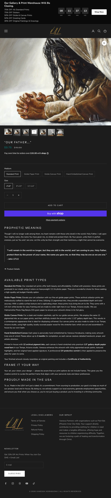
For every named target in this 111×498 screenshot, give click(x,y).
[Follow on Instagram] (12, 483)
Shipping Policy (37, 434)
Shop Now (99, 12)
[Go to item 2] (17, 132)
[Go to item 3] (25, 132)
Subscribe (14, 473)
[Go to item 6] (51, 132)
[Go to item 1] (8, 132)
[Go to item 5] (43, 132)
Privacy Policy (37, 425)
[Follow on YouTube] (26, 483)
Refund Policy (37, 429)
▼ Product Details (12, 269)
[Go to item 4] (34, 132)
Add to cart (55, 205)
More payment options (55, 220)
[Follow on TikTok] (33, 483)
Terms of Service (38, 420)
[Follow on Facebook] (5, 483)
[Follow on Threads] (19, 483)
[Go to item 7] (60, 132)
